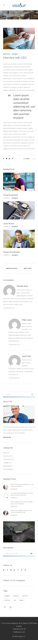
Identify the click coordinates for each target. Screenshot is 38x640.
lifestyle (7, 600)
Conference (7, 459)
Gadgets (6, 463)
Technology (7, 469)
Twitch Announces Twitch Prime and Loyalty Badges (22, 503)
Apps (5, 453)
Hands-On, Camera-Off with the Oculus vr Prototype (21, 511)
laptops (24, 596)
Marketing (6, 466)
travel (21, 600)
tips (15, 600)
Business (15, 54)
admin (27, 159)
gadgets (16, 596)
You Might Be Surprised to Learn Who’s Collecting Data (22, 494)
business (7, 596)
